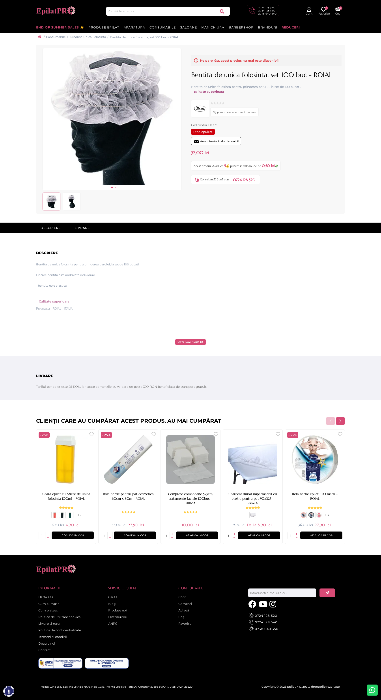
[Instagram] (273, 604)
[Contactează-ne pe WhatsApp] (372, 690)
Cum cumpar (48, 604)
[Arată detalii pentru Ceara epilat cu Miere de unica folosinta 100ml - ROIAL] (66, 459)
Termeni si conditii (52, 637)
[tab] (50, 228)
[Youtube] (263, 604)
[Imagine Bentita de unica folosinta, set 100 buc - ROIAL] (112, 184)
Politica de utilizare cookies (59, 617)
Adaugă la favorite (91, 434)
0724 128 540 (266, 10)
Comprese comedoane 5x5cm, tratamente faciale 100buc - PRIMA (190, 498)
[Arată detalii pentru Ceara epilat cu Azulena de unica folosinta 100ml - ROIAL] (62, 517)
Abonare (327, 592)
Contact (44, 650)
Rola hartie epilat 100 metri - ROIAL (315, 496)
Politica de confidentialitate (59, 630)
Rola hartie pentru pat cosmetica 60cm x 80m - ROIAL (128, 496)
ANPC (112, 624)
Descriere (51, 228)
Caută (222, 11)
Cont (182, 597)
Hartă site (45, 597)
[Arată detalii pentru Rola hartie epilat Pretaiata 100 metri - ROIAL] (319, 517)
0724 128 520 (266, 7)
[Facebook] (252, 604)
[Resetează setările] (8, 691)
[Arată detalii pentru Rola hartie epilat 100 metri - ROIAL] (314, 459)
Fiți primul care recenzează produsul (234, 112)
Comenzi (185, 604)
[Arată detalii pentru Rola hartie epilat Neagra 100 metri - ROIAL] (311, 517)
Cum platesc (48, 610)
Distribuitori (117, 617)
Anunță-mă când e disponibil (219, 141)
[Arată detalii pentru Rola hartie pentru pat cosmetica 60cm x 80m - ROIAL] (128, 459)
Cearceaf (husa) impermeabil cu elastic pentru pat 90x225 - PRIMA (252, 498)
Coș (181, 617)
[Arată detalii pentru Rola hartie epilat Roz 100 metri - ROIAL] (303, 517)
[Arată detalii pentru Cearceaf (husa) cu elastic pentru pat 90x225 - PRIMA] (253, 517)
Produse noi (117, 610)
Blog (112, 604)
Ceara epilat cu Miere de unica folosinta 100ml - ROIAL (66, 496)
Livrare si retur (49, 624)
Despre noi (46, 643)
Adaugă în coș (73, 535)
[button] (112, 187)
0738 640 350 (267, 13)
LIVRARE (82, 228)
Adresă (183, 610)
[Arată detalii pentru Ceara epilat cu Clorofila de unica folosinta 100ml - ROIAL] (70, 517)
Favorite (184, 624)
